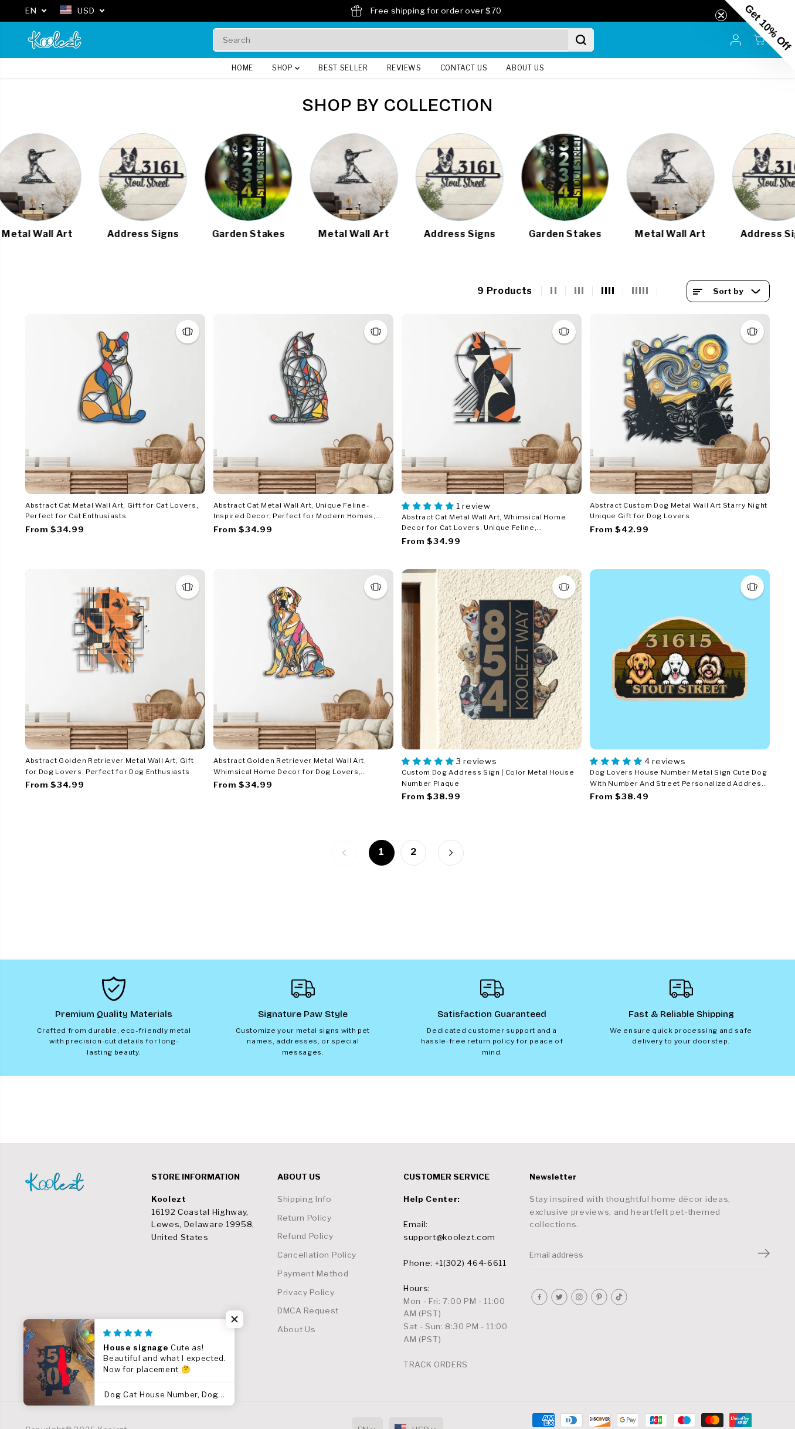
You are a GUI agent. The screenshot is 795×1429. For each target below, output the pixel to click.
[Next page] (451, 852)
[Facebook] (539, 1297)
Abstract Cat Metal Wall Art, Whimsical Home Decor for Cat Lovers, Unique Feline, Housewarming (484, 523)
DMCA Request (308, 1310)
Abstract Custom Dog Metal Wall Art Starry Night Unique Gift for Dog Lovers (678, 511)
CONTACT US (464, 67)
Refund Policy (305, 1236)
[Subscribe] (764, 1254)
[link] (82, 1182)
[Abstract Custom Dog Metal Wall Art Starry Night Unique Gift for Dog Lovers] (680, 404)
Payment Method (313, 1273)
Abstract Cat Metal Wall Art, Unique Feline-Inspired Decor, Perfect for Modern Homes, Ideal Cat (294, 511)
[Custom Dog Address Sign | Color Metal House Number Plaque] (492, 659)
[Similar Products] (188, 331)
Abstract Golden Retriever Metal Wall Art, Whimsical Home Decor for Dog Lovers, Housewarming (289, 766)
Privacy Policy (306, 1292)
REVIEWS (404, 67)
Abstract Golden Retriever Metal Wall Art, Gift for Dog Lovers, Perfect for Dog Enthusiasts (109, 766)
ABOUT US (525, 67)
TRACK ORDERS (435, 1364)
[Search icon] (581, 40)
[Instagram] (579, 1297)
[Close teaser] (721, 15)
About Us (296, 1329)
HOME (242, 67)
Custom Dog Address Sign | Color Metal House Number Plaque (488, 778)
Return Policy (304, 1217)
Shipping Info (304, 1199)
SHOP (283, 67)
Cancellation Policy (316, 1254)
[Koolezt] (54, 40)
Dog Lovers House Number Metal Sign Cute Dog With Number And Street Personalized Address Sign (678, 778)
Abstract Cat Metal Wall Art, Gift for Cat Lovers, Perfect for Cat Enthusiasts (111, 511)
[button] (234, 1319)
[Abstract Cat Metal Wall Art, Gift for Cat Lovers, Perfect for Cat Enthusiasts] (115, 404)
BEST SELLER (343, 67)
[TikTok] (619, 1297)
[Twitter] (559, 1297)
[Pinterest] (599, 1297)
